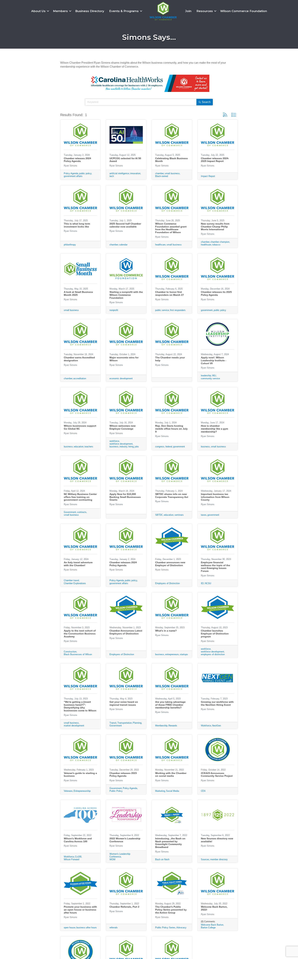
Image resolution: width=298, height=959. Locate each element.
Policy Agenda (71, 173)
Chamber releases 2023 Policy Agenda (123, 774)
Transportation (124, 723)
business (68, 446)
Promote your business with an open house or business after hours (80, 909)
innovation (135, 173)
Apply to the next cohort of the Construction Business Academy (80, 633)
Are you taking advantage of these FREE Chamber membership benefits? (170, 704)
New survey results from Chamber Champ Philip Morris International (215, 226)
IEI (202, 583)
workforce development (121, 444)
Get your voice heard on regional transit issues (124, 703)
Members (60, 11)
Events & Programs (124, 11)
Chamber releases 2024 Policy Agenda (77, 160)
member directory (219, 859)
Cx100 (78, 856)
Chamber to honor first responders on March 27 (169, 293)
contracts (81, 512)
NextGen (216, 725)
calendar (123, 244)
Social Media (172, 791)
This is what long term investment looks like (77, 225)
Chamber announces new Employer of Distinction (170, 564)
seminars (179, 515)
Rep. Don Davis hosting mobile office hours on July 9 (171, 428)
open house (69, 927)
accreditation (79, 378)
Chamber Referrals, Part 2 (124, 906)
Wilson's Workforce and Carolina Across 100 (78, 840)
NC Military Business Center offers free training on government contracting (80, 497)
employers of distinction (213, 654)
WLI (214, 375)
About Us (38, 11)
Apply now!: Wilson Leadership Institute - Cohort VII (213, 360)
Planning (137, 723)
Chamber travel (71, 580)
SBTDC (159, 515)
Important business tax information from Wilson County (215, 497)
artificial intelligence (119, 173)
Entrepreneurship (82, 791)
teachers (89, 446)
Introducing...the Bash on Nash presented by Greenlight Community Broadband (170, 842)
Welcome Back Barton (212, 924)
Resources (204, 11)
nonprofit (114, 310)
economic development (121, 378)
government (207, 310)
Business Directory (89, 11)
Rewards (172, 725)
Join (188, 11)
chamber (159, 173)
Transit (113, 723)
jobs (137, 446)
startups (184, 654)
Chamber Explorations (75, 583)
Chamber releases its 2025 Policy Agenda (216, 293)
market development (74, 725)
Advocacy (181, 927)
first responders (178, 310)
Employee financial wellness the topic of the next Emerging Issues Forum (215, 566)
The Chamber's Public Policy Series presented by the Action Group (171, 909)
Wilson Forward (71, 859)
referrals (114, 927)
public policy (85, 173)
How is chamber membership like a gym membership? (214, 428)
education (78, 446)
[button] (225, 114)
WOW (112, 859)
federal (168, 446)
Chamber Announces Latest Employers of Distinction (126, 632)
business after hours (86, 927)
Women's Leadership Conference (120, 855)
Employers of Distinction (167, 583)
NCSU (208, 583)
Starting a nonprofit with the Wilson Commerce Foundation (126, 295)
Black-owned (161, 176)
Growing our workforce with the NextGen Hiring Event (217, 703)
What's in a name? (166, 630)
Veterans (68, 791)
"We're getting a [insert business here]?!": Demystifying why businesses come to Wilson (80, 706)
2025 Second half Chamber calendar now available (125, 225)
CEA (203, 791)
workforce (114, 441)
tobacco (216, 244)
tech (112, 176)
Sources (205, 859)
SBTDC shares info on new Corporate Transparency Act (171, 495)
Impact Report (208, 176)
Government (70, 512)
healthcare (160, 244)
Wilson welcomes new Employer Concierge (123, 427)
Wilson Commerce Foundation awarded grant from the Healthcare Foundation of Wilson (171, 228)
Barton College (208, 927)
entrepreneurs (172, 654)
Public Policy (116, 791)
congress (159, 446)
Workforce (206, 725)
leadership (206, 375)
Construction (70, 651)
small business (172, 173)
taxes (203, 515)
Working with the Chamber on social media (170, 774)
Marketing (160, 791)
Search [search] (206, 102)
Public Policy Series (165, 927)
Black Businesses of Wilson (78, 654)
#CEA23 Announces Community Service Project (217, 774)
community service (210, 378)
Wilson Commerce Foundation (243, 11)
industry (123, 446)
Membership (161, 725)
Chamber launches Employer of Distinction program (215, 633)
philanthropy (70, 244)
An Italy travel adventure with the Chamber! (78, 564)
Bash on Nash (162, 859)
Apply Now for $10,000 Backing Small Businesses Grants (125, 497)
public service (162, 310)
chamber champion (219, 242)
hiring (131, 446)
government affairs (73, 176)
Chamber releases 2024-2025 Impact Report (215, 160)
